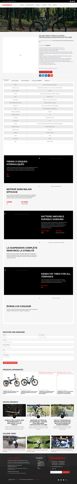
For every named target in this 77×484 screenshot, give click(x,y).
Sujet (4, 349)
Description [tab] (6, 80)
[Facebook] (70, 1)
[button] (40, 75)
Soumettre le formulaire (10, 362)
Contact (38, 468)
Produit (38, 463)
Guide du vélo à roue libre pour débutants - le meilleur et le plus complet (14, 422)
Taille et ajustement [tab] (25, 80)
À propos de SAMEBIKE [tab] (37, 80)
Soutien (38, 465)
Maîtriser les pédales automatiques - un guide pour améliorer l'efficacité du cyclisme (38, 422)
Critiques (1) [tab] (47, 80)
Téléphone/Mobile (6, 344)
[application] (40, 5)
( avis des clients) (42, 45)
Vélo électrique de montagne (47, 40)
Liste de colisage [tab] (15, 80)
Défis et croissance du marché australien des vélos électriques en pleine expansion (62, 422)
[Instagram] (74, 1)
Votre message (5, 354)
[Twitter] (72, 1)
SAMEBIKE (17, 479)
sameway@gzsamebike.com (11, 1)
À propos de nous (40, 462)
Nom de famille (42, 334)
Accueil (40, 40)
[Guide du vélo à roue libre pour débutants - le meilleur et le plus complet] (14, 410)
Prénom (4, 334)
